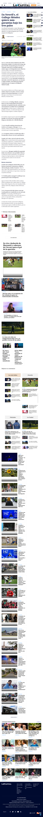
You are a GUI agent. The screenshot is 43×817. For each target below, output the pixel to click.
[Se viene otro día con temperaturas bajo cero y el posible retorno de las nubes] (13, 332)
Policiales (24, 7)
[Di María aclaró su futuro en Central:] (14, 580)
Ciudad (10, 7)
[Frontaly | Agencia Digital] (38, 813)
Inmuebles (5, 3)
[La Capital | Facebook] (10, 812)
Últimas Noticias (5, 7)
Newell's (14, 11)
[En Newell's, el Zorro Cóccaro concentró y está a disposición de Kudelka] (14, 593)
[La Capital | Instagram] (15, 812)
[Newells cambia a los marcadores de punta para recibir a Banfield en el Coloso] (20, 218)
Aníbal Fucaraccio (10, 36)
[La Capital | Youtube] (18, 812)
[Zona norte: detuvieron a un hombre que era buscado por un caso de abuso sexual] (13, 428)
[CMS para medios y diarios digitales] (32, 813)
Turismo (38, 3)
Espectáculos (31, 7)
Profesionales (19, 3)
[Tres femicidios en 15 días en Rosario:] (12, 310)
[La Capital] (21, 5)
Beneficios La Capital (32, 3)
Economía (20, 7)
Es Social (39, 7)
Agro (28, 7)
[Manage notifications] (40, 815)
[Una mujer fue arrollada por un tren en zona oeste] (13, 400)
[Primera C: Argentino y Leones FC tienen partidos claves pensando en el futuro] (14, 542)
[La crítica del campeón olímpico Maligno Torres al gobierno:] (14, 685)
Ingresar (38, 5)
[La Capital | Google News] (21, 812)
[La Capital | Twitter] (13, 812)
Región (13, 7)
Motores (9, 3)
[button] (2, 5)
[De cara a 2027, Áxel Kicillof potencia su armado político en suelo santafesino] (7, 354)
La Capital (3, 11)
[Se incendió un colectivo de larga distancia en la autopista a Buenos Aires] (14, 710)
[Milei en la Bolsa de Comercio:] (14, 459)
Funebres (25, 3)
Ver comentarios (13, 237)
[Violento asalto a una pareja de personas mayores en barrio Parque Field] (14, 673)
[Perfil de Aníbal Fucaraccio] (3, 36)
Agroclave (18, 789)
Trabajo (14, 3)
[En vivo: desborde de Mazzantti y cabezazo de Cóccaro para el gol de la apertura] (34, 44)
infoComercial (19, 790)
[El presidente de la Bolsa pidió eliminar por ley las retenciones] (34, 49)
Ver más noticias (14, 717)
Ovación (16, 7)
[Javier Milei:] (19, 354)
